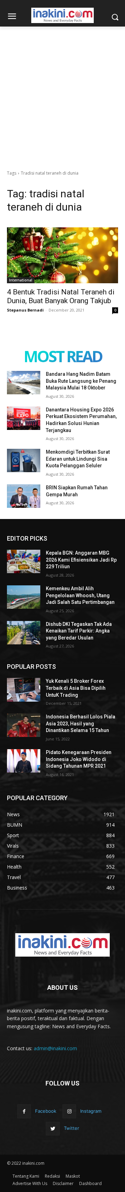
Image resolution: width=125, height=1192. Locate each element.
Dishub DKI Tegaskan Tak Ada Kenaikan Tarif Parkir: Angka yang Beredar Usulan (79, 631)
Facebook (45, 1111)
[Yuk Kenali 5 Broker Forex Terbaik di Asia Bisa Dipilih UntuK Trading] (23, 689)
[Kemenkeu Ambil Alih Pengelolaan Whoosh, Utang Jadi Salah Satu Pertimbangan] (23, 597)
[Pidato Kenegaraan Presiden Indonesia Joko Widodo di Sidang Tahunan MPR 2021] (23, 761)
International (20, 280)
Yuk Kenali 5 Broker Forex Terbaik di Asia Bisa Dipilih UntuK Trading (76, 687)
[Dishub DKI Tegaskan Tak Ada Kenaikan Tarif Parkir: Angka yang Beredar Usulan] (23, 632)
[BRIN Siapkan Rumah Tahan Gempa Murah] (23, 496)
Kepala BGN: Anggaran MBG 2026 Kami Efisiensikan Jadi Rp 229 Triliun (81, 559)
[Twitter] (52, 1128)
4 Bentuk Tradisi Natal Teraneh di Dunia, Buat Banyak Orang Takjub (61, 296)
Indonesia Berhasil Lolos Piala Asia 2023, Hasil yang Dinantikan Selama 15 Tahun (80, 723)
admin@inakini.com (55, 1048)
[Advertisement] (62, 93)
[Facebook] (24, 1111)
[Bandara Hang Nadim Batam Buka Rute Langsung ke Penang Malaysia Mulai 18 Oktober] (23, 382)
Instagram (90, 1111)
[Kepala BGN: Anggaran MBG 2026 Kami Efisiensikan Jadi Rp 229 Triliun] (23, 561)
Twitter (71, 1128)
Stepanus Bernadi (25, 310)
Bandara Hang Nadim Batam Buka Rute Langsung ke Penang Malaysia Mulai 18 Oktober (81, 380)
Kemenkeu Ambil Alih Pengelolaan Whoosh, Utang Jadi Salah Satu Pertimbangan (80, 595)
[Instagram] (69, 1111)
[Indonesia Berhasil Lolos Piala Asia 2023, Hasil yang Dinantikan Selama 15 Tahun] (23, 725)
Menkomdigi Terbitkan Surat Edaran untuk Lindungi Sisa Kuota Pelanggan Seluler (78, 458)
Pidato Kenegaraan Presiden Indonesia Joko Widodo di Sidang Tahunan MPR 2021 (78, 759)
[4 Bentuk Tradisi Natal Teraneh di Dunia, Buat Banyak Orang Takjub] (62, 255)
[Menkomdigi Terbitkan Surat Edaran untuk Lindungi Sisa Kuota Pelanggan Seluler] (23, 460)
